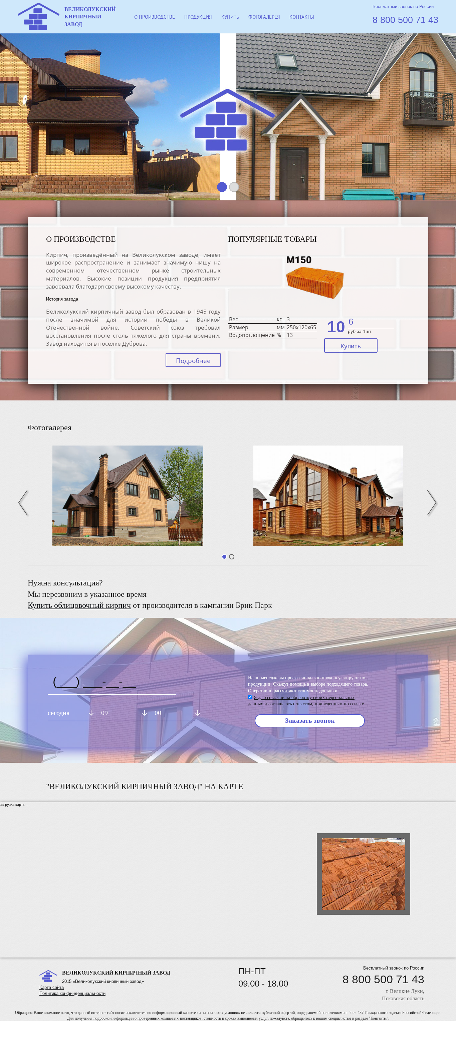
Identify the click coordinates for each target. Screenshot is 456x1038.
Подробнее (193, 360)
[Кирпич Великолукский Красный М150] (315, 283)
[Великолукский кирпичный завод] (328, 496)
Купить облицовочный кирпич (79, 605)
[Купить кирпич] (127, 496)
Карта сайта (51, 987)
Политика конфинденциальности (72, 993)
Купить (350, 346)
